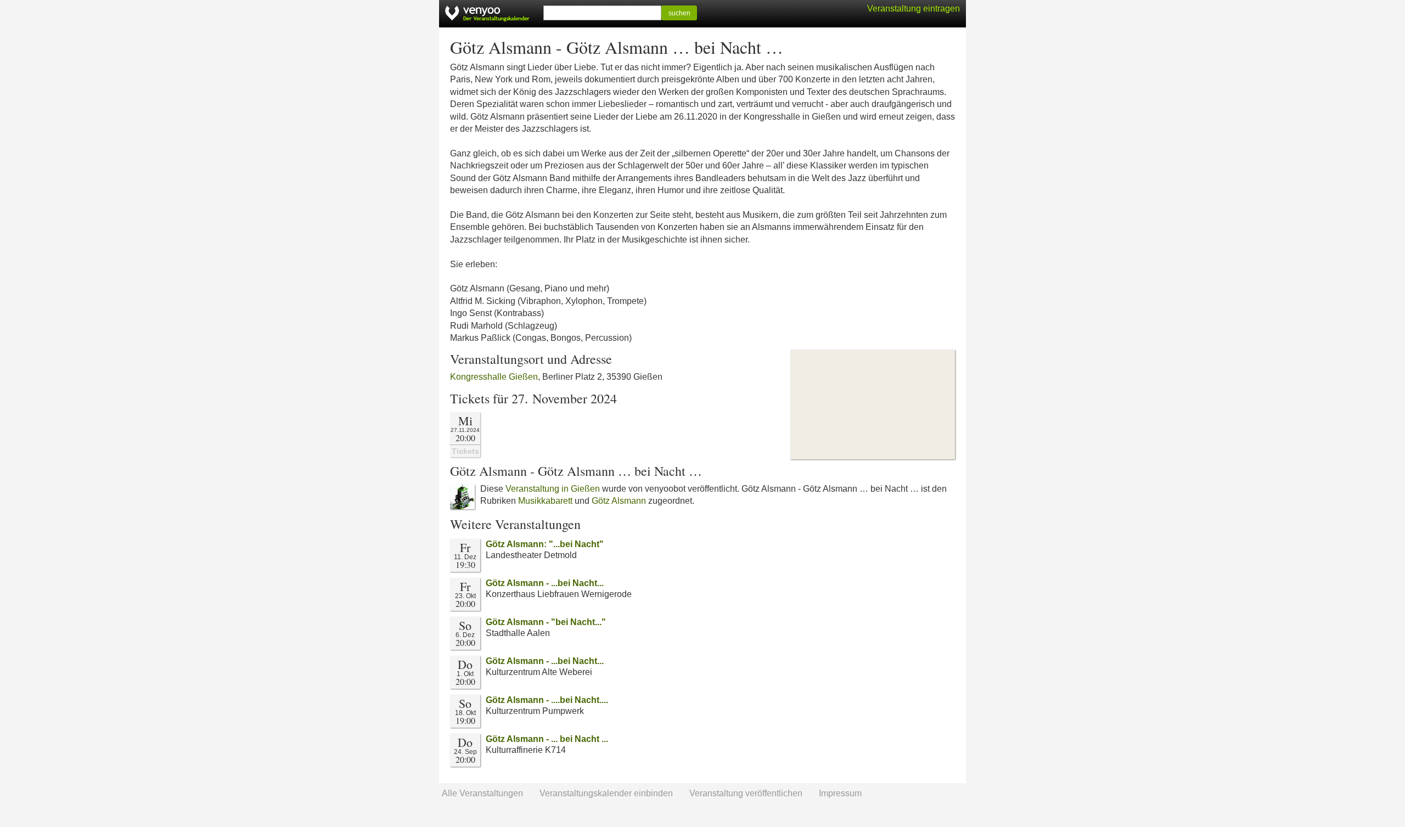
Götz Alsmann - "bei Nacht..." (546, 622)
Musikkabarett (545, 500)
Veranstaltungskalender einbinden (606, 793)
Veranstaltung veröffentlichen (745, 793)
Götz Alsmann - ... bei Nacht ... (547, 739)
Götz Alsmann (619, 500)
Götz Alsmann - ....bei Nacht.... (547, 700)
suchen (679, 13)
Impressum (840, 793)
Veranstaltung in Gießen (552, 488)
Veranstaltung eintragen (913, 8)
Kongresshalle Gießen (494, 376)
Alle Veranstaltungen (482, 793)
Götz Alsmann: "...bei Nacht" (545, 544)
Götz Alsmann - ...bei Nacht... (545, 583)
